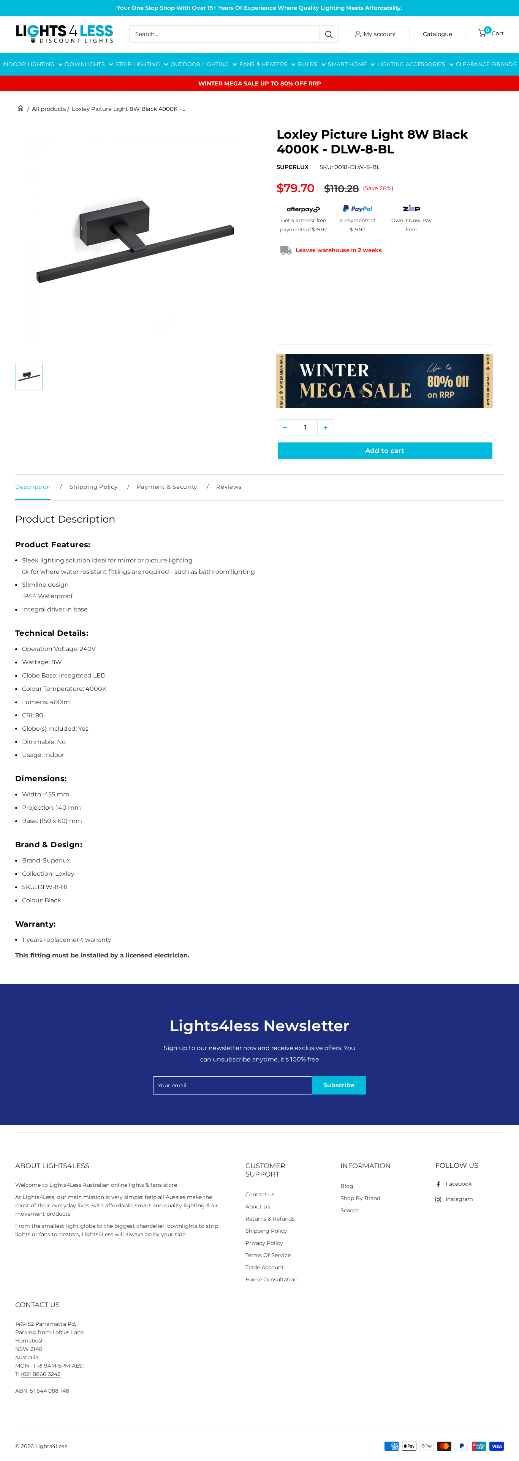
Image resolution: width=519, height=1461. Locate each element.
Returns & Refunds (270, 1218)
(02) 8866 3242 (40, 1374)
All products (49, 108)
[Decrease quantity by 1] (285, 428)
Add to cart (385, 451)
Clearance (473, 64)
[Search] (329, 34)
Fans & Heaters (263, 64)
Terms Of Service (268, 1255)
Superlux (293, 167)
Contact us (259, 1194)
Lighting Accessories (411, 64)
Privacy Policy (264, 1243)
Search (349, 1210)
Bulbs (307, 64)
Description (33, 486)
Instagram (459, 1199)
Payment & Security (167, 486)
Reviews (228, 486)
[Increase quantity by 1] (326, 428)
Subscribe (338, 1085)
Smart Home (347, 64)
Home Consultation (271, 1279)
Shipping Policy (93, 486)
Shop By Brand (360, 1198)
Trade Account (264, 1267)
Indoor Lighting (28, 64)
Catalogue (437, 34)
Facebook (459, 1183)
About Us (257, 1206)
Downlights (85, 64)
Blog (346, 1186)
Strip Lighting (138, 64)
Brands (504, 64)
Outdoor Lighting (200, 64)
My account (380, 34)
